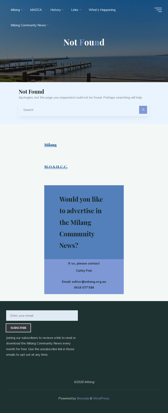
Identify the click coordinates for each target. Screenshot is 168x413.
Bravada (82, 398)
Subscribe (18, 327)
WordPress (101, 398)
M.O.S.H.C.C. (56, 166)
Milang (50, 144)
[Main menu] (158, 10)
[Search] (143, 110)
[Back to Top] (152, 397)
